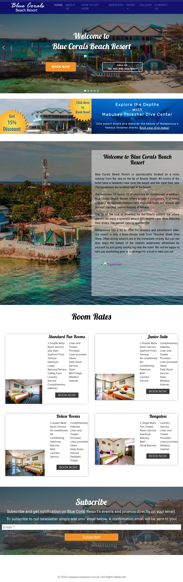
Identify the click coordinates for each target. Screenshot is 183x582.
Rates (130, 5)
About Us (70, 6)
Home (58, 5)
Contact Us (161, 6)
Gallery (145, 5)
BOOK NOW (67, 395)
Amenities (116, 5)
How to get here (90, 6)
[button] (4, 47)
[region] (91, 47)
